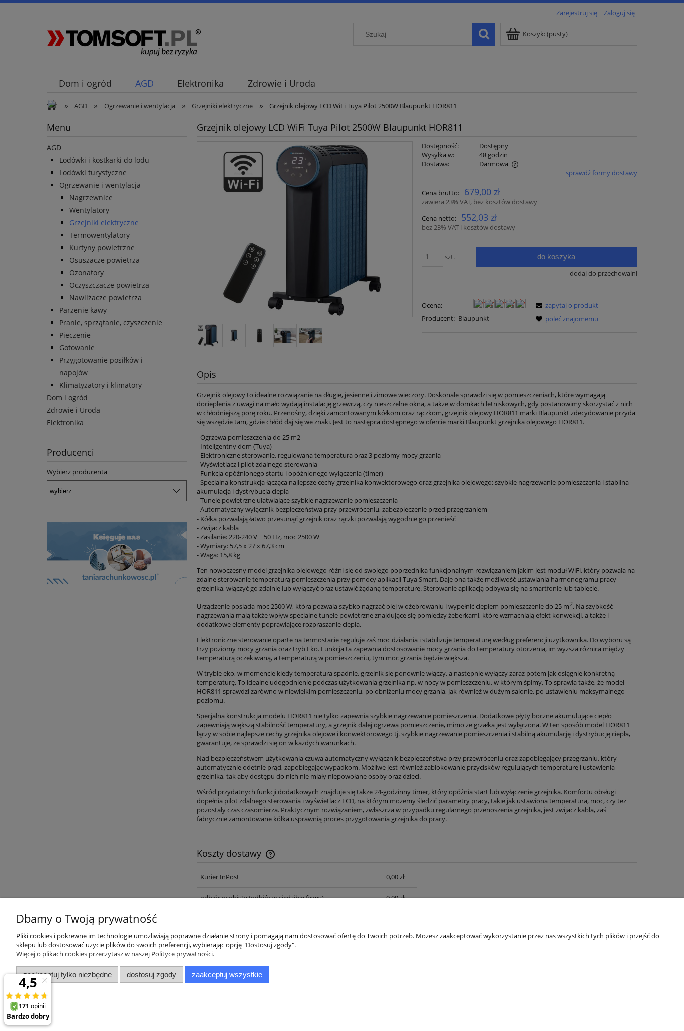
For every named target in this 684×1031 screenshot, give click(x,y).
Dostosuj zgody (151, 974)
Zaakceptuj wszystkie (227, 974)
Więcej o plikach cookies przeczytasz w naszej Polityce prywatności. (115, 953)
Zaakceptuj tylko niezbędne (67, 974)
